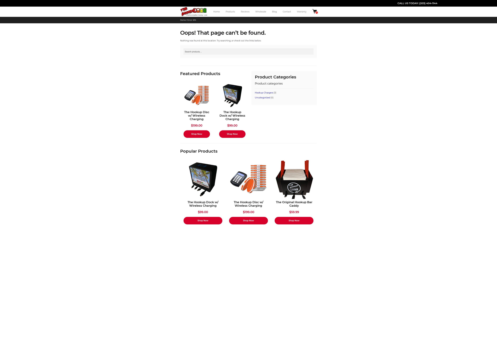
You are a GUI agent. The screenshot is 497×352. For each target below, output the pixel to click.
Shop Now (196, 134)
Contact (287, 11)
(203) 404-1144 (428, 3)
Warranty (301, 11)
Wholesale (260, 11)
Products (230, 11)
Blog (274, 11)
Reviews (245, 11)
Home (216, 11)
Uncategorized (262, 97)
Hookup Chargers (264, 92)
